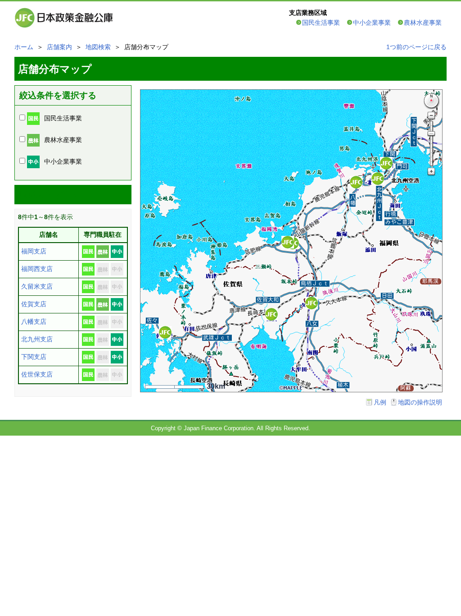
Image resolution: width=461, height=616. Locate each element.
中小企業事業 (372, 22)
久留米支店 (37, 286)
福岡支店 (33, 251)
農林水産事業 (423, 22)
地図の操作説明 (420, 402)
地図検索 (98, 47)
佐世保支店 (37, 374)
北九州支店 (37, 339)
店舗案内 (59, 47)
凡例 (380, 402)
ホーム (23, 47)
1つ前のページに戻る (416, 47)
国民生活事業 (321, 22)
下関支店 (33, 356)
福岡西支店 (37, 268)
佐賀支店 (33, 304)
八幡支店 (33, 321)
